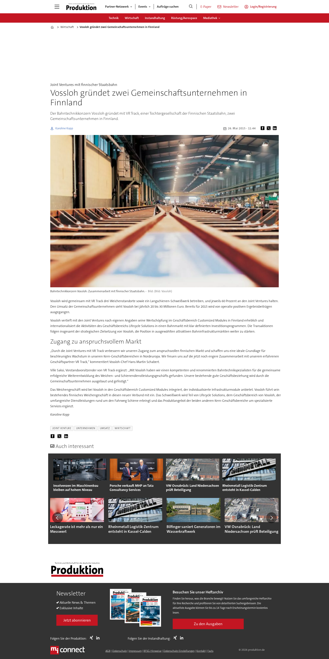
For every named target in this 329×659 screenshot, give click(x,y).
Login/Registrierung (263, 7)
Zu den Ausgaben (208, 623)
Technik (114, 18)
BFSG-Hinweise (152, 651)
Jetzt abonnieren (77, 620)
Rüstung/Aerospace (184, 18)
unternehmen (85, 428)
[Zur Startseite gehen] (81, 7)
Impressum (135, 651)
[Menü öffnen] (57, 7)
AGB (107, 651)
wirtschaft (122, 428)
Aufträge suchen (168, 7)
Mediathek (210, 18)
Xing (92, 638)
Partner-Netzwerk (117, 7)
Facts (210, 651)
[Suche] (191, 6)
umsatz (105, 428)
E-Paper (205, 7)
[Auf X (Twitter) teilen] (269, 128)
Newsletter (231, 7)
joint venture (61, 428)
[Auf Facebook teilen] (263, 128)
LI (99, 638)
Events (142, 7)
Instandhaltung (155, 18)
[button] (57, 517)
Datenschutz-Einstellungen (179, 651)
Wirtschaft (132, 18)
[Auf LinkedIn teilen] (275, 128)
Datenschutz (119, 651)
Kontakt (201, 651)
